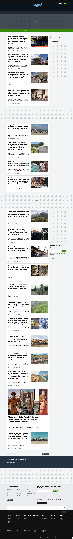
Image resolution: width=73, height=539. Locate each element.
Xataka (8, 517)
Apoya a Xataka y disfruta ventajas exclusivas (55, 503)
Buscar (64, 508)
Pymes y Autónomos (61, 519)
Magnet (36, 5)
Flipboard (57, 499)
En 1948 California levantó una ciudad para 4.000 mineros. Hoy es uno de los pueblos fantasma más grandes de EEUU (18, 338)
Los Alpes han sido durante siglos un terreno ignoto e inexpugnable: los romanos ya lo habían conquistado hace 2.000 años (19, 214)
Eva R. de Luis (12, 225)
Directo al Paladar (36, 517)
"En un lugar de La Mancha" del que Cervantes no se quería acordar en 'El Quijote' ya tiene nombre (23, 419)
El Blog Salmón (61, 517)
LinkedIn (59, 499)
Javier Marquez (13, 50)
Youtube (48, 499)
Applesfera (8, 520)
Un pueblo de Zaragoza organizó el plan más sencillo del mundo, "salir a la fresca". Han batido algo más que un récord (19, 92)
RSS (54, 499)
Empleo (18, 495)
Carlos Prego (12, 242)
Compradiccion (53, 520)
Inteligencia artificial (32, 465)
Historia (25, 9)
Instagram (50, 499)
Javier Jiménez (13, 298)
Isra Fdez (12, 68)
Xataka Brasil (9, 532)
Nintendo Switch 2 (62, 37)
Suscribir (64, 251)
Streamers (13, 9)
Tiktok (61, 499)
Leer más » (26, 48)
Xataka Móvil (9, 518)
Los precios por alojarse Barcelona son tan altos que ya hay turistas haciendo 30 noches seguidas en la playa (18, 127)
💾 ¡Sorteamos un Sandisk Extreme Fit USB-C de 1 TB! (35, 30)
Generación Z (54, 38)
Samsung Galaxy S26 (54, 40)
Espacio (28, 489)
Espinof (25, 518)
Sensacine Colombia (26, 532)
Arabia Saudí (61, 40)
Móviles (8, 491)
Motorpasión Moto (45, 518)
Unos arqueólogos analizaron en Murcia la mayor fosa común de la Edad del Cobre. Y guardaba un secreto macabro (19, 268)
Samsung (26, 465)
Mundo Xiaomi (9, 523)
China (51, 37)
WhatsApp (42, 499)
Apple (22, 465)
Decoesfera (53, 518)
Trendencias (53, 517)
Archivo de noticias (12, 453)
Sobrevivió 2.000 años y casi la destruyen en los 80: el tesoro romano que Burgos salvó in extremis (18, 356)
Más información (44, 537)
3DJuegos (17, 517)
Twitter (64, 9)
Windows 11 (29, 495)
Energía (18, 491)
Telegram (52, 499)
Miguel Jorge (12, 157)
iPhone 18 (63, 38)
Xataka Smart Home (9, 522)
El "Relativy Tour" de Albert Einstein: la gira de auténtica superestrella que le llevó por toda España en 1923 (17, 231)
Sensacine (26, 517)
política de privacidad (51, 492)
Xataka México (9, 530)
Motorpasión (44, 517)
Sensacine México (27, 530)
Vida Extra (17, 518)
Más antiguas (45, 453)
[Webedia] (63, 0)
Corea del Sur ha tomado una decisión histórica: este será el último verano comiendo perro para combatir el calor (18, 249)
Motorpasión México (44, 531)
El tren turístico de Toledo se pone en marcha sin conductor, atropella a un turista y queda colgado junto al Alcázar (18, 75)
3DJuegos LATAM (18, 530)
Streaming (14, 465)
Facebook (65, 9)
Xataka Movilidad (30, 491)
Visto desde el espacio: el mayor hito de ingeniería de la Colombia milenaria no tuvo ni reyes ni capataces (18, 304)
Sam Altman (56, 37)
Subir (63, 512)
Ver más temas (10, 499)
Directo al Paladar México (36, 531)
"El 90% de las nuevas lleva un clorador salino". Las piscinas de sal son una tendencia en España (18, 163)
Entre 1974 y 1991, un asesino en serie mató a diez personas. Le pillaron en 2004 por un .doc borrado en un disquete (18, 287)
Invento (59, 38)
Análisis (18, 465)
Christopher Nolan (55, 41)
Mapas (8, 9)
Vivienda (19, 9)
